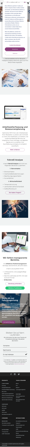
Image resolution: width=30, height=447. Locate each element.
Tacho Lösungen (21, 380)
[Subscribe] (26, 354)
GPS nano (4, 412)
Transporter (5, 431)
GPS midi (4, 408)
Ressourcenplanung (7, 397)
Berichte (4, 391)
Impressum (19, 427)
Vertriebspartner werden (20, 400)
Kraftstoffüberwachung (8, 389)
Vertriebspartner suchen (20, 397)
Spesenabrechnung (7, 399)
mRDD (3, 410)
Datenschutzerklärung (19, 364)
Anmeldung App (20, 435)
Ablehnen (15, 53)
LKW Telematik (6, 433)
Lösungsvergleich (20, 389)
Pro (17, 385)
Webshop (18, 437)
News (17, 433)
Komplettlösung (8, 322)
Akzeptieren (15, 49)
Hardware (5, 404)
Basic (17, 383)
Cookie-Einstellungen (15, 45)
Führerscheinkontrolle (8, 395)
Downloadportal (20, 425)
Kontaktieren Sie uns (21, 421)
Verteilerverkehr (6, 423)
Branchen (5, 421)
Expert (17, 387)
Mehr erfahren (15, 149)
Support (18, 423)
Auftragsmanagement (7, 393)
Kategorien (5, 429)
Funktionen (5, 383)
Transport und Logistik (8, 425)
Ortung (4, 385)
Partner (18, 394)
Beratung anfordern (15, 283)
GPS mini (4, 406)
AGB (11, 359)
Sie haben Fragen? (15, 192)
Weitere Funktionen (15, 288)
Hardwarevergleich (7, 414)
